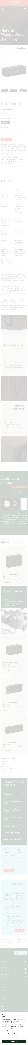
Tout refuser (14, 1037)
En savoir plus (6, 1030)
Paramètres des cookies (14, 1033)
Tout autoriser (14, 1041)
